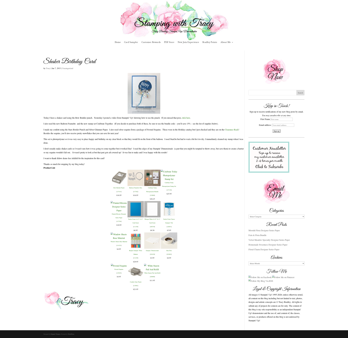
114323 (119, 245)
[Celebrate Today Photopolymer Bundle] (152, 184)
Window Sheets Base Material (119, 241)
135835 (119, 273)
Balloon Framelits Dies (135, 188)
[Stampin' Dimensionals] (152, 246)
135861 (136, 286)
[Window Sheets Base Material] (119, 238)
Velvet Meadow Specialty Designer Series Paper (269, 239)
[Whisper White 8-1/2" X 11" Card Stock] (152, 215)
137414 (119, 192)
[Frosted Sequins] (119, 265)
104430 (152, 254)
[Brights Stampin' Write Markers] (136, 246)
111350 (136, 227)
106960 (152, 277)
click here (186, 117)
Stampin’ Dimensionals (152, 250)
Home (118, 42)
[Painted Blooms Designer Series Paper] (119, 210)
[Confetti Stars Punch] (136, 278)
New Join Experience (188, 42)
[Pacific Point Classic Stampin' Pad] (169, 215)
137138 (169, 190)
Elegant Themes (55, 334)
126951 (169, 227)
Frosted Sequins (118, 269)
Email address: (265, 124)
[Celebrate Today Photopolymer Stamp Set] (169, 179)
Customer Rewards (151, 42)
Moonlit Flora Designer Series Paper (264, 230)
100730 (152, 227)
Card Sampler (131, 42)
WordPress (71, 334)
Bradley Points (209, 42)
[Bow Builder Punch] (119, 184)
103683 (169, 254)
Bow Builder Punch (119, 188)
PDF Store (169, 42)
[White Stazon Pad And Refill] (152, 269)
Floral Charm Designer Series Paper (263, 249)
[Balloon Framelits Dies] (136, 184)
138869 (152, 195)
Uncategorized (67, 68)
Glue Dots (169, 250)
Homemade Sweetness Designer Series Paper (267, 244)
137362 (136, 192)
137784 (119, 221)
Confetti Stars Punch (135, 282)
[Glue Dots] (169, 246)
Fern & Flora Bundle (257, 235)
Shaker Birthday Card (70, 61)
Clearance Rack (231, 129)
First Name (265, 119)
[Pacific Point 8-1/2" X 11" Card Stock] (136, 215)
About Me (225, 42)
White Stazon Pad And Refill (152, 273)
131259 (136, 258)
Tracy (48, 68)
